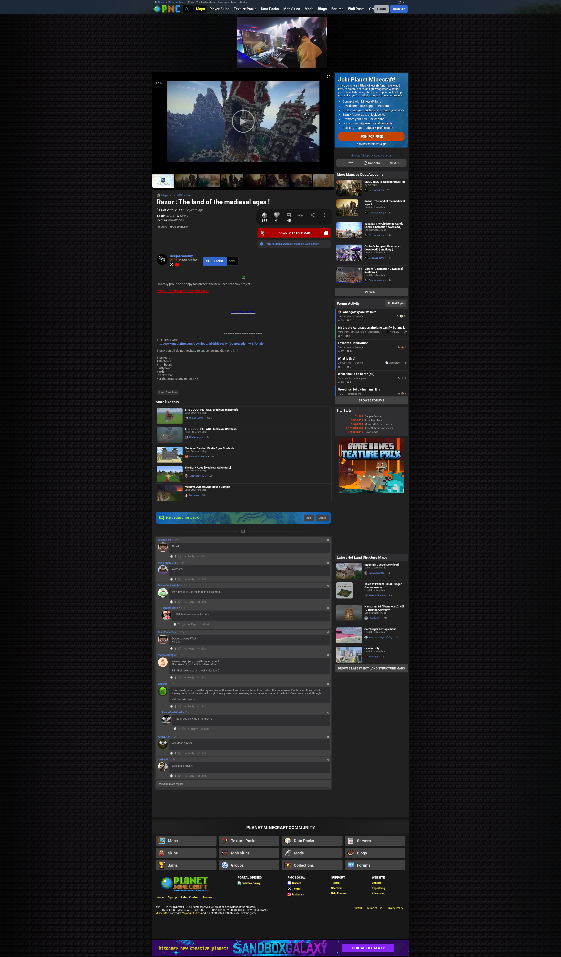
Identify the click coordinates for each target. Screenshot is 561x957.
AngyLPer (164, 736)
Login (383, 144)
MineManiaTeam (167, 632)
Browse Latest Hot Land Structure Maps (371, 668)
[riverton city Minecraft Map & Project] (349, 655)
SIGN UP (399, 9)
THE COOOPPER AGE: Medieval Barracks (211, 429)
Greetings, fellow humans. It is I (360, 389)
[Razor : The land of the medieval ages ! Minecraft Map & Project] (349, 209)
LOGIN (381, 9)
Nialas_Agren (196, 418)
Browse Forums (371, 400)
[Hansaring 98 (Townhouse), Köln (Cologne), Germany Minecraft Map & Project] (349, 614)
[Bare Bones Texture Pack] (371, 492)
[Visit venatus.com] (319, 60)
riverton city (372, 648)
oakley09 (163, 759)
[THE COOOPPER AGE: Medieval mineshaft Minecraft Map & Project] (170, 416)
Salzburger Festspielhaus (380, 629)
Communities (345, 378)
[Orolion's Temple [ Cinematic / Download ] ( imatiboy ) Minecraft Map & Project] (349, 254)
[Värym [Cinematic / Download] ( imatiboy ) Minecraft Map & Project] (349, 276)
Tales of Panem (377, 595)
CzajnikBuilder (376, 573)
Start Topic (397, 303)
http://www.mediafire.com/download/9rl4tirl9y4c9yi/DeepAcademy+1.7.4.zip (210, 343)
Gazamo (162, 683)
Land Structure (181, 195)
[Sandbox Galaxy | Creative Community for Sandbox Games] (280, 948)
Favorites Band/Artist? (353, 343)
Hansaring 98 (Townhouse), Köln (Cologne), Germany (384, 608)
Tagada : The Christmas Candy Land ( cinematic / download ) (383, 225)
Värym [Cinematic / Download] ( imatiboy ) (384, 270)
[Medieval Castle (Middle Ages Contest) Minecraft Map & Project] (170, 455)
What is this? (347, 358)
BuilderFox (164, 540)
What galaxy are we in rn (359, 312)
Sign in (322, 517)
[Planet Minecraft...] (187, 8)
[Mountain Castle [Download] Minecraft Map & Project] (349, 571)
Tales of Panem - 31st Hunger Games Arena (383, 585)
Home (161, 2)
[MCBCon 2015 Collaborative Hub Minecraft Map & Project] (349, 188)
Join (309, 517)
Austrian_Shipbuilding (380, 637)
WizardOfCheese (198, 456)
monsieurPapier (167, 655)
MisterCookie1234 (169, 585)
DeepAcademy (181, 256)
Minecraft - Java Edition (351, 331)
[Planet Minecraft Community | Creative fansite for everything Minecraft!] (184, 884)
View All (371, 292)
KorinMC (394, 331)
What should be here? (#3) (356, 374)
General (359, 316)
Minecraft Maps (176, 2)
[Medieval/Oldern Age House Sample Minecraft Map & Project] (170, 493)
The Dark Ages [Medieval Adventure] (208, 467)
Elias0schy (374, 618)
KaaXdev (373, 656)
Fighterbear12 (170, 607)
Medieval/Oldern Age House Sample (207, 486)
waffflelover (395, 362)
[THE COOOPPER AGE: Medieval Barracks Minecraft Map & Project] (170, 435)
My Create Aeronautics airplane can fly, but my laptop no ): (372, 327)
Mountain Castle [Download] (381, 564)
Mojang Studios (191, 913)
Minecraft (161, 913)
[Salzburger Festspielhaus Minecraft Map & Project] (349, 635)
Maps (164, 195)
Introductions (354, 393)
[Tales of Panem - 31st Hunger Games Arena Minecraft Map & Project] (349, 592)
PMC (340, 393)
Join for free (371, 136)
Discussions (344, 316)
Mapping (361, 378)
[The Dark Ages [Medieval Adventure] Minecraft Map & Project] (170, 474)
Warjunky (194, 495)
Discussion (373, 331)
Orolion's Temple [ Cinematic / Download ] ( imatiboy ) (382, 248)
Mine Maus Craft (168, 562)
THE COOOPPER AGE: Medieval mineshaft (211, 409)
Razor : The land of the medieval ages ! (384, 202)
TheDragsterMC (197, 475)
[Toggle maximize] (328, 77)
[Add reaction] (180, 556)
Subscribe (215, 261)
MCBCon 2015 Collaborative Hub (384, 181)
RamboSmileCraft (172, 712)
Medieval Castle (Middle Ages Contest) (209, 448)
